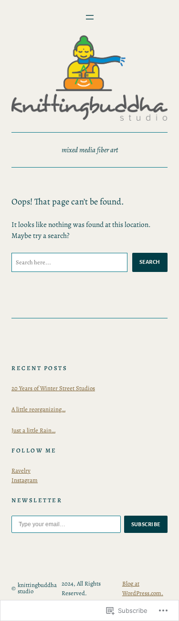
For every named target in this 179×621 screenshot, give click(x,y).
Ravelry (21, 470)
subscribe (146, 524)
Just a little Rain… (33, 430)
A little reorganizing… (38, 409)
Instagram (24, 480)
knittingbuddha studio (37, 588)
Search (149, 262)
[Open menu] (89, 17)
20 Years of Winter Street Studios (53, 388)
